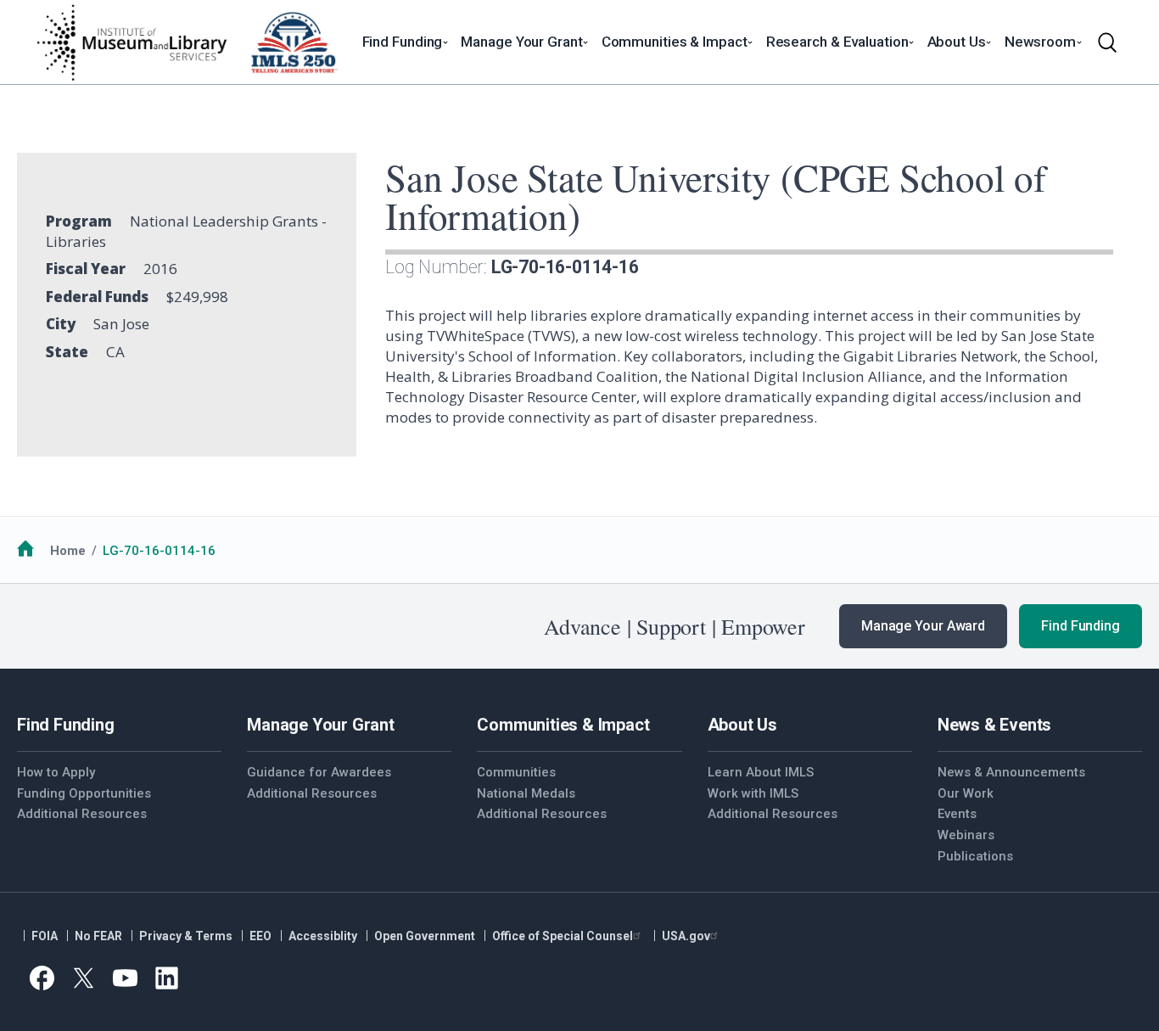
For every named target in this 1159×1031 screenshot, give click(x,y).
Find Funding (1080, 626)
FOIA (44, 936)
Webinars (966, 835)
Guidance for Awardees (319, 772)
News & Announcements (1011, 772)
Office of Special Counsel (562, 936)
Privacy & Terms (185, 936)
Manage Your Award (923, 626)
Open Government (424, 936)
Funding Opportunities (84, 793)
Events (957, 813)
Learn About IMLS (761, 772)
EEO (260, 936)
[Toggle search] (1107, 42)
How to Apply (56, 772)
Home (68, 550)
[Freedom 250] (293, 42)
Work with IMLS (753, 793)
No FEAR (98, 936)
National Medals (526, 793)
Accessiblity (322, 936)
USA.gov (686, 936)
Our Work (966, 793)
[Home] (131, 42)
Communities (516, 772)
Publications (975, 856)
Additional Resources (82, 813)
